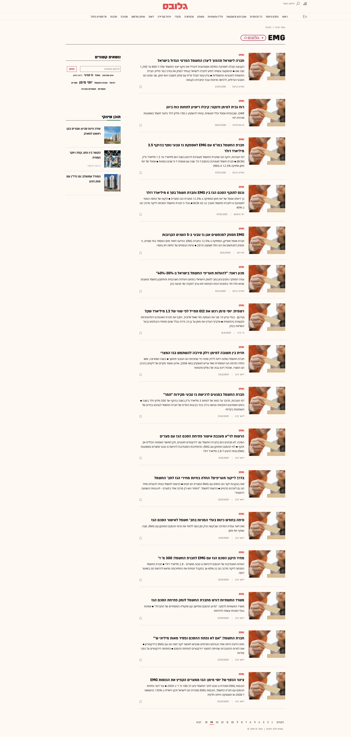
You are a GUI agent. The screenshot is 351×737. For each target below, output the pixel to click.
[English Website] (305, 16)
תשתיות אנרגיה (88, 89)
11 (227, 722)
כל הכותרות (256, 16)
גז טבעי (88, 75)
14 (211, 722)
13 (217, 722)
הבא (198, 722)
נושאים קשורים (108, 57)
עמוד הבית (280, 27)
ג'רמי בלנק (77, 75)
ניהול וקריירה (164, 16)
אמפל (97, 75)
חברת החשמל (100, 82)
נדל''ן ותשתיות (215, 16)
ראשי (285, 16)
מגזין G (124, 16)
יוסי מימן (86, 82)
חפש (71, 69)
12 (222, 722)
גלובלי (178, 16)
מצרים (74, 82)
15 (206, 722)
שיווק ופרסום (138, 16)
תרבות (113, 16)
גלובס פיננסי (272, 16)
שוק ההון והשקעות (236, 16)
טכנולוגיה (189, 16)
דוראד (112, 82)
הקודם (280, 722)
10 (232, 722)
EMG (241, 55)
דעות (151, 16)
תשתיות (101, 89)
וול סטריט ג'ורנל (99, 16)
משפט (200, 16)
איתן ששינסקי (108, 75)
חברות (268, 27)
